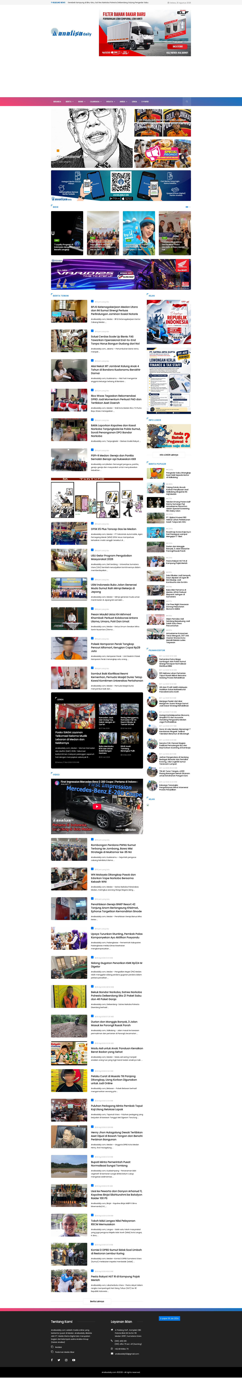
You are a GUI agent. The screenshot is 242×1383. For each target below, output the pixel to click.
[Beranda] (71, 32)
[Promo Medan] (162, 153)
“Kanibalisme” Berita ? (76, 156)
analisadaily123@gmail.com (127, 1354)
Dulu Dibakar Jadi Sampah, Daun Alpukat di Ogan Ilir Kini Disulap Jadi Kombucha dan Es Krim (102, 246)
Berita (69, 101)
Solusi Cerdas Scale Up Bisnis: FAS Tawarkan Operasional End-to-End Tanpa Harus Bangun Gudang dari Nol (115, 340)
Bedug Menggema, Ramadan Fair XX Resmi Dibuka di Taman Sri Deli (130, 721)
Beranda (57, 101)
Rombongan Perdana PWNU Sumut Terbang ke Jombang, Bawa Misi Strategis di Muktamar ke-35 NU (113, 848)
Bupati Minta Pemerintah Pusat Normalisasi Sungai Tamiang (110, 1163)
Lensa (134, 101)
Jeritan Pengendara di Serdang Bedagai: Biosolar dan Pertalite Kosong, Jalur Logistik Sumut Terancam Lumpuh (174, 760)
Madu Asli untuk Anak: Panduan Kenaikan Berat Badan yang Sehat (117, 1050)
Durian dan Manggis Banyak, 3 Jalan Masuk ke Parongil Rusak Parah (114, 1023)
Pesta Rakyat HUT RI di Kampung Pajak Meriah (176, 562)
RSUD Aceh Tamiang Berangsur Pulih (128, 748)
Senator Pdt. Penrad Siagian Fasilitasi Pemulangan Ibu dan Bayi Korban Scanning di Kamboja (174, 745)
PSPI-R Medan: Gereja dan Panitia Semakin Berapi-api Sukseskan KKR (113, 457)
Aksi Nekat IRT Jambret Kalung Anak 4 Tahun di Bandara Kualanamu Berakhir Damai (115, 369)
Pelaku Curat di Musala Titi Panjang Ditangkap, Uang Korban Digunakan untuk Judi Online (114, 1079)
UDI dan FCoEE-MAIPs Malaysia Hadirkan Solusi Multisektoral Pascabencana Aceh (173, 689)
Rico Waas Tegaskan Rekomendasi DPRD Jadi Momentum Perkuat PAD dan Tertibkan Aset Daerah (116, 399)
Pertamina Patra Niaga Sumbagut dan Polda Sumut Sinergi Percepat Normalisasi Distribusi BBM (172, 662)
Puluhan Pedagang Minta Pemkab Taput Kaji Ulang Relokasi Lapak (117, 1107)
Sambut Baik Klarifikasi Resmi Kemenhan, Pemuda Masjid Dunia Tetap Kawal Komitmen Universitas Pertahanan (117, 677)
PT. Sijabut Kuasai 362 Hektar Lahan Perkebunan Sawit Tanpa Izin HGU (178, 519)
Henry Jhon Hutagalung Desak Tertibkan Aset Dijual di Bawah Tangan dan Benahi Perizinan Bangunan (117, 1136)
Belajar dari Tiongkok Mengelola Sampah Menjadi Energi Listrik (95, 2)
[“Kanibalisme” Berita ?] (92, 138)
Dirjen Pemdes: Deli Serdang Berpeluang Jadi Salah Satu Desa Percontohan (178, 622)
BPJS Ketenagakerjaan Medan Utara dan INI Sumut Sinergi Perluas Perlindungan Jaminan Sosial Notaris (114, 310)
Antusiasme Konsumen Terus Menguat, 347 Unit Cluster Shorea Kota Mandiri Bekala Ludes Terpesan (177, 638)
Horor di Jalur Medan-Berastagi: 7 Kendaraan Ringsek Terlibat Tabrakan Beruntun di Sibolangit (174, 731)
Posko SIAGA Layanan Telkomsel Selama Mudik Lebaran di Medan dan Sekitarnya (71, 738)
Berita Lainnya (97, 1301)
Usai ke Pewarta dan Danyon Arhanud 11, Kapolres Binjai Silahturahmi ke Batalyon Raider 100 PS (116, 1194)
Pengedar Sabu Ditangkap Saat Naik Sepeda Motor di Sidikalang (178, 475)
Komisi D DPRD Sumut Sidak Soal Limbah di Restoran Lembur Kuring (116, 1251)
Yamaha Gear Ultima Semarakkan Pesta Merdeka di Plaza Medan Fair (173, 246)
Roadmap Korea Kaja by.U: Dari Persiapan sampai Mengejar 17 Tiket (138, 247)
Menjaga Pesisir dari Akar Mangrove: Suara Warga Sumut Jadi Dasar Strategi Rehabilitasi (174, 703)
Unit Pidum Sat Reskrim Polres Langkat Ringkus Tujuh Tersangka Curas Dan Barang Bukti (161, 123)
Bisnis (81, 101)
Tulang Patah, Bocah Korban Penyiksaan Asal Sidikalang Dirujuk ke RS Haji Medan (177, 490)
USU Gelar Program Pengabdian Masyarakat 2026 (111, 557)
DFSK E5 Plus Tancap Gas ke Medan (113, 529)
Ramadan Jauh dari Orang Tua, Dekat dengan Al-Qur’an (107, 721)
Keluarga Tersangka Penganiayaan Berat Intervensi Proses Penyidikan (173, 787)
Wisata (110, 101)
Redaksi (58, 1347)
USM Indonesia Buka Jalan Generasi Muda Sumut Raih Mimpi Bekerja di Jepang (114, 588)
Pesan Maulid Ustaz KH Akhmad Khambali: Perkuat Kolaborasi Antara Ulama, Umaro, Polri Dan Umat (114, 618)
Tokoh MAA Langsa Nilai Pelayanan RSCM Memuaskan (113, 1222)
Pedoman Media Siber (64, 1352)
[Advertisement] (121, 78)
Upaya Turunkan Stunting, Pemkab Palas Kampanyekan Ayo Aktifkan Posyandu (117, 935)
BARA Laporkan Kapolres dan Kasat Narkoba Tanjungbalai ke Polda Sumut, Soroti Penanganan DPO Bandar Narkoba (116, 431)
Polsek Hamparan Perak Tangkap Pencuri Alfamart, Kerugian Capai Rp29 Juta (115, 647)
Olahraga (95, 101)
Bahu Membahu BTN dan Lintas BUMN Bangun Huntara (106, 749)
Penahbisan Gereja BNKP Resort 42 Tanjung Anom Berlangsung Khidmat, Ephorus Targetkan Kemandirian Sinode (116, 908)
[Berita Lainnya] (92, 301)
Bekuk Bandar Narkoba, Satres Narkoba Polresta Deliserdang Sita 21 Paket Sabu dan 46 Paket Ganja (116, 995)
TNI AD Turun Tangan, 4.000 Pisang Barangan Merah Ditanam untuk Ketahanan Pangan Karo (174, 773)
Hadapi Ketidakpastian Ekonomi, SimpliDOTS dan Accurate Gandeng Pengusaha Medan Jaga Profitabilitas (174, 718)
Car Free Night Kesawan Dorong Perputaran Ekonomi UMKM (177, 606)
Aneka (123, 101)
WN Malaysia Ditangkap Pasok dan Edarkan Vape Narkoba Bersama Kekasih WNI (113, 878)
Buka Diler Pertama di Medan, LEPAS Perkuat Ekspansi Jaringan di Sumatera (176, 593)
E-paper (145, 101)
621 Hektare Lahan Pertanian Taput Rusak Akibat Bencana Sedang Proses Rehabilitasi (172, 675)
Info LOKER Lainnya (169, 454)
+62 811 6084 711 (121, 1349)
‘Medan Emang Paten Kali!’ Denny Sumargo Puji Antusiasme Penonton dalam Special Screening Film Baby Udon (178, 506)
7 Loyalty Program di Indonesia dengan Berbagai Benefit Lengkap (67, 247)
